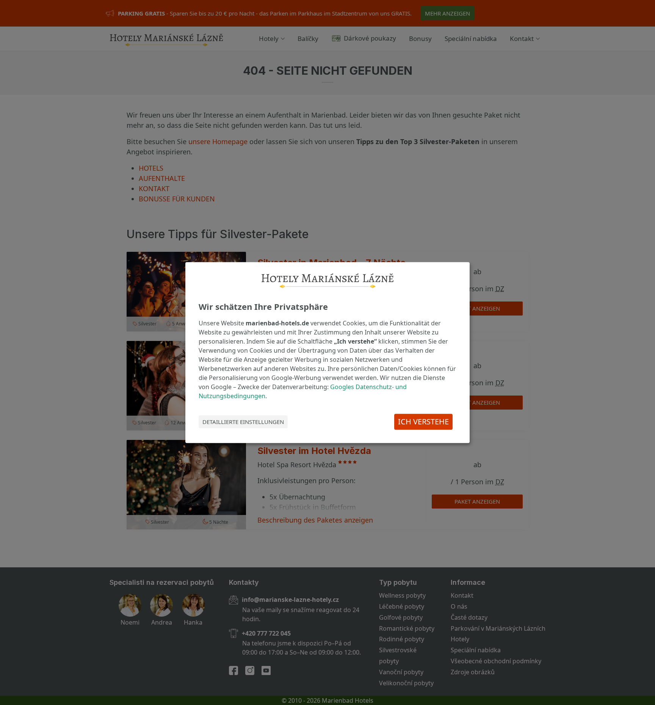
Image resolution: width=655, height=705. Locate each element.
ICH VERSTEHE (423, 421)
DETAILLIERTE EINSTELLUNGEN (243, 422)
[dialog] (327, 352)
